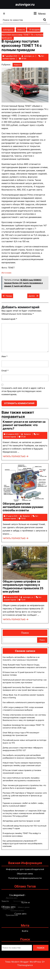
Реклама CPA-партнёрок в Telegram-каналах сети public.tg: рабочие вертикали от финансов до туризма (25, 795)
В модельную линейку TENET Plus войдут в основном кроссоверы (22, 834)
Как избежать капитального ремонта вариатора (24, 702)
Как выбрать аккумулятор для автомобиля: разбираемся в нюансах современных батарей (23, 756)
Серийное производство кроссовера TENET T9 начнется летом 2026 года (23, 726)
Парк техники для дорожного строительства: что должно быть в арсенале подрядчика (24, 786)
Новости (21, 29)
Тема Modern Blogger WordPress (23, 961)
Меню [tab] (42, 13)
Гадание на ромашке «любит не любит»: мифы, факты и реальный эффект (23, 804)
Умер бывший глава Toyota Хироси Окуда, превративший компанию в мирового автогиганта (24, 666)
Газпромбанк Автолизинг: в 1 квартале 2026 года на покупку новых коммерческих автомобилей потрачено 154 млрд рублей (24, 813)
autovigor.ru (25, 4)
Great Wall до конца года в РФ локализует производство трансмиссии (21, 733)
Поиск (25, 632)
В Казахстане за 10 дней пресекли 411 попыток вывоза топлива (23, 673)
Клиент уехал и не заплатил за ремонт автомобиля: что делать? (24, 425)
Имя (4, 356)
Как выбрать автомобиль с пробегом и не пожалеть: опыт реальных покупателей (21, 658)
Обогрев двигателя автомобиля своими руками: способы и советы (23, 507)
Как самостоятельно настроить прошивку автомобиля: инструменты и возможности (21, 779)
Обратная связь (25, 873)
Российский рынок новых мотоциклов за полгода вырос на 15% (24, 741)
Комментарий (9, 319)
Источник (6, 272)
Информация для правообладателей (25, 869)
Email (5, 370)
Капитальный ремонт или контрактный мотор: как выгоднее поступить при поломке (25, 681)
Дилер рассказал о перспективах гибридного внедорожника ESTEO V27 (23, 749)
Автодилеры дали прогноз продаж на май (21, 821)
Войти (25, 931)
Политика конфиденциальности (25, 878)
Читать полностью (15, 457)
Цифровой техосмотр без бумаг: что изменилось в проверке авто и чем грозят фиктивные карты (25, 688)
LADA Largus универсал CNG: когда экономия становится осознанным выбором (23, 708)
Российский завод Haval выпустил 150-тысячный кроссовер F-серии (24, 827)
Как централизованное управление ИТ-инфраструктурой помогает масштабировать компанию (22, 843)
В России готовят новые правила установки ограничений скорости (22, 771)
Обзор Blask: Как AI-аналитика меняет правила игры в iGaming (23, 696)
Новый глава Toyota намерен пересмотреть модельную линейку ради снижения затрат (22, 764)
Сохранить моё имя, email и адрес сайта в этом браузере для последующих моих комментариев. (23, 391)
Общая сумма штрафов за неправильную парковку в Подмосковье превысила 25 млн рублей (23, 586)
